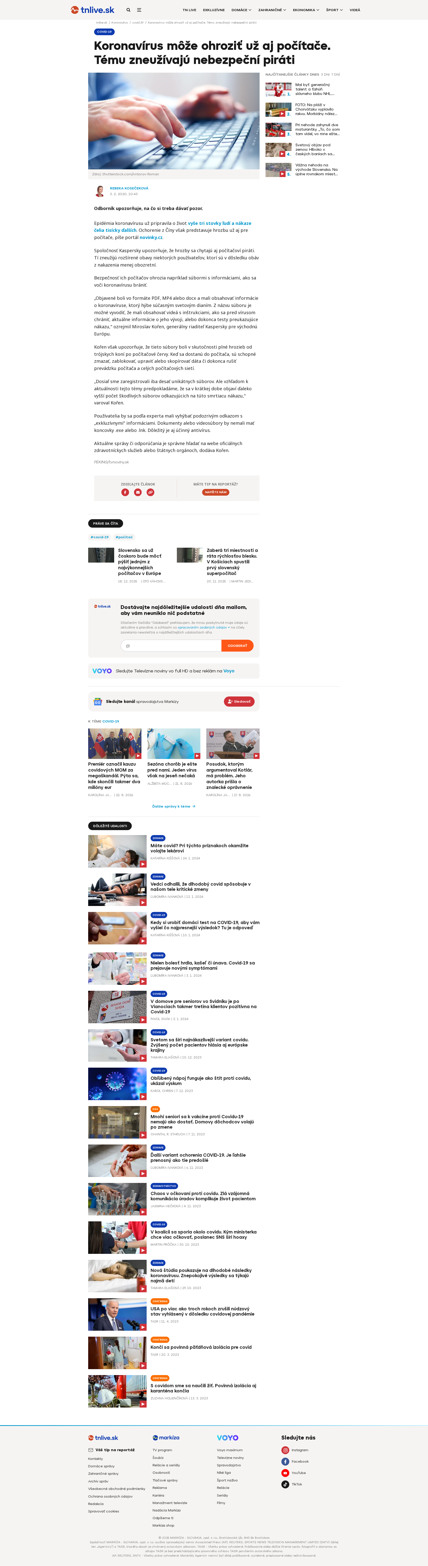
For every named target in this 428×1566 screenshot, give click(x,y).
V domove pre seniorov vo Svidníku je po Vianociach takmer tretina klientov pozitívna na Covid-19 (204, 1006)
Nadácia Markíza (167, 1510)
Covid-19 (110, 721)
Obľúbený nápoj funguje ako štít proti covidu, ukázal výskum (201, 1081)
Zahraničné (270, 10)
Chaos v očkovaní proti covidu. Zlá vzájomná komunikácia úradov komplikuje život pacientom (203, 1196)
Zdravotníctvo (164, 1186)
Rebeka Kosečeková (129, 188)
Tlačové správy (165, 1480)
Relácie (223, 1488)
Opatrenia (160, 1301)
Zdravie (158, 838)
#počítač (124, 537)
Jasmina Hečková (166, 1206)
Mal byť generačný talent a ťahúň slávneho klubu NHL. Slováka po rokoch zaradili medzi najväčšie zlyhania (316, 89)
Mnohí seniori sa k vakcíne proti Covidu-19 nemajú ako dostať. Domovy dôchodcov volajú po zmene (202, 1122)
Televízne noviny (230, 1458)
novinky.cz (151, 237)
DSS (155, 1109)
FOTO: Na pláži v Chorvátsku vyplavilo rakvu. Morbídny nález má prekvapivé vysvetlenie (315, 109)
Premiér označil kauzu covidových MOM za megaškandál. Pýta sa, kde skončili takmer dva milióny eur (114, 775)
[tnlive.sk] (92, 10)
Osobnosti (161, 1473)
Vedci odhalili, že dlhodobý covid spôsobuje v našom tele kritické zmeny (201, 887)
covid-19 (138, 22)
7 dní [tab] (335, 75)
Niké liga (224, 1473)
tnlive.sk (102, 22)
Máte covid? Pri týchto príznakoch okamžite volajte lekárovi (199, 848)
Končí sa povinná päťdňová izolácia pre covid (201, 1347)
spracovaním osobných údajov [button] (203, 627)
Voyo (229, 671)
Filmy (221, 1503)
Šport (332, 10)
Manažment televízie (170, 1503)
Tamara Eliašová (165, 1057)
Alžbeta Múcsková (159, 783)
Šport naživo (227, 1480)
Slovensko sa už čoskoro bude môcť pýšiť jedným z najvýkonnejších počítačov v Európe (139, 562)
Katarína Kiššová (165, 858)
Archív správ (98, 1481)
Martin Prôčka (163, 1244)
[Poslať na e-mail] (138, 492)
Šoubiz (158, 1458)
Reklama (160, 1488)
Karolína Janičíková (100, 795)
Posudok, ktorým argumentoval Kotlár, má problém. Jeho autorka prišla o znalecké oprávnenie (229, 775)
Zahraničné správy (103, 1474)
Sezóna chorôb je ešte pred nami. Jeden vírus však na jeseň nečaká (172, 770)
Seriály (222, 1495)
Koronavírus (120, 22)
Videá (355, 10)
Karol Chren (162, 1091)
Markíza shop (163, 1525)
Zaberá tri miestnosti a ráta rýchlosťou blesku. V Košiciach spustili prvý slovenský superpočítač (232, 562)
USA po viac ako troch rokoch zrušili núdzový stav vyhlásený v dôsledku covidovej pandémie (202, 1311)
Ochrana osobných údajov (110, 1496)
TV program (162, 1450)
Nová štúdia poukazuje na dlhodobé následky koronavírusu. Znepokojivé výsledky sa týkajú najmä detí (201, 1275)
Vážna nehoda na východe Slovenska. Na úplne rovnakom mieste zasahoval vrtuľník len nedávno (316, 169)
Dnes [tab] (314, 75)
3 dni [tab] (325, 75)
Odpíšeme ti (163, 1518)
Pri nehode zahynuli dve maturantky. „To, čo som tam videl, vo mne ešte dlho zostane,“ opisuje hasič (317, 129)
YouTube (299, 1473)
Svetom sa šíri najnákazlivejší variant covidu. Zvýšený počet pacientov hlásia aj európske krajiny (199, 1045)
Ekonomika (304, 10)
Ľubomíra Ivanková (167, 897)
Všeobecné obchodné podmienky (116, 1489)
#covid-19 (100, 537)
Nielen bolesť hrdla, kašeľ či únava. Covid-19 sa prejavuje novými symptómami (203, 966)
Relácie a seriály (166, 1465)
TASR (154, 1321)
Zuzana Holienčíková (169, 1398)
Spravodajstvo (229, 1465)
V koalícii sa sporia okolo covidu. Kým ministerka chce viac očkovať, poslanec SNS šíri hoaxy (204, 1235)
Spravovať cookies (103, 1511)
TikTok (297, 1484)
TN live (189, 10)
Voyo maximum (230, 1450)
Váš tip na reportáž (115, 1450)
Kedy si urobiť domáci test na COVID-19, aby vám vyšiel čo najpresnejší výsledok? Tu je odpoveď (205, 925)
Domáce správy (101, 1466)
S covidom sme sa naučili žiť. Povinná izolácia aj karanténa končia (203, 1388)
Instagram (300, 1450)
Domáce (239, 10)
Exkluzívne (214, 10)
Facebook (300, 1461)
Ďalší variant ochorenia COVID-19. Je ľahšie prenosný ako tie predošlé (198, 1158)
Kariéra (158, 1495)
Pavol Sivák (160, 1019)
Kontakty (95, 1459)
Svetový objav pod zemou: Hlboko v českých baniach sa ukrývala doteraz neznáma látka (313, 149)
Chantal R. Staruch (168, 1134)
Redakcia (96, 1504)
